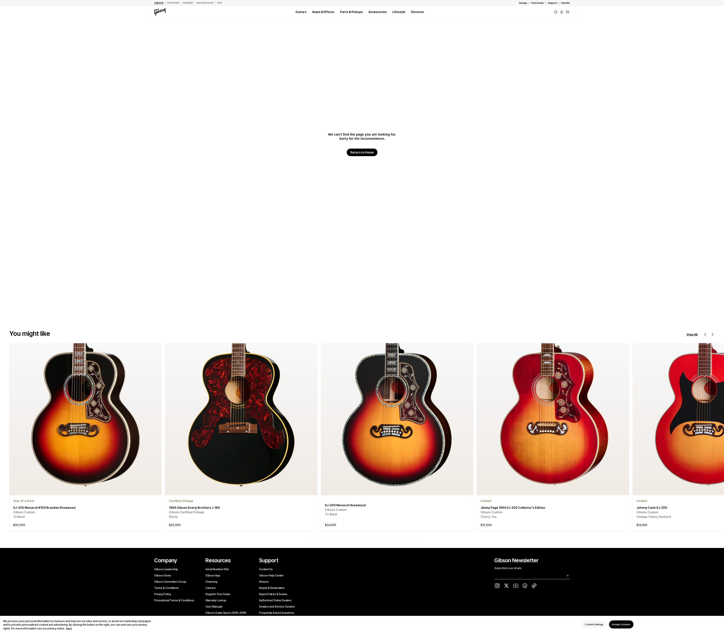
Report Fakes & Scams (273, 594)
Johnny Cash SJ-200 (654, 512)
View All (692, 334)
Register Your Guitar (218, 594)
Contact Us (266, 569)
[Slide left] (705, 334)
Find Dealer (537, 3)
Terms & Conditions (166, 587)
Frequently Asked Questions (276, 612)
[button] (567, 12)
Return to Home (362, 152)
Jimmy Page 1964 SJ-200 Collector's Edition (513, 512)
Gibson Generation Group (170, 581)
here (69, 628)
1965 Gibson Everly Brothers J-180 (194, 512)
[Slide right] (712, 334)
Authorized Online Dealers (275, 600)
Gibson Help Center (271, 575)
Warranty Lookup (216, 600)
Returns (264, 581)
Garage (523, 3)
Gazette (565, 3)
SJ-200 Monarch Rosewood (345, 509)
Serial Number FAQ (217, 569)
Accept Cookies (621, 624)
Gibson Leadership (166, 569)
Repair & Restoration (272, 587)
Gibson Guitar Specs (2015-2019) (226, 612)
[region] (362, 624)
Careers (211, 587)
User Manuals (214, 606)
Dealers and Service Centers (277, 606)
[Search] (556, 12)
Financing (211, 581)
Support (552, 3)
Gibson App (213, 575)
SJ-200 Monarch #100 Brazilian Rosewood (44, 512)
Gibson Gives (162, 575)
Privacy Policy (162, 594)
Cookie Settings (594, 624)
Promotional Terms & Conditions (174, 600)
